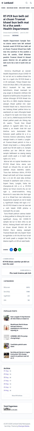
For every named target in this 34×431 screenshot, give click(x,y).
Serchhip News (24, 8)
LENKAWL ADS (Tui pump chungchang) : (19, 337)
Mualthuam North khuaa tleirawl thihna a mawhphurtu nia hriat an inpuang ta (19, 327)
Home (3, 8)
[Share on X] (15, 249)
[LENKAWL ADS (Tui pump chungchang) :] (6, 340)
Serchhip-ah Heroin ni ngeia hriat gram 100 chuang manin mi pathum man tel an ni (20, 355)
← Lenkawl (7, 2)
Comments (6, 35)
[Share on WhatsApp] (19, 249)
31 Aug (7, 371)
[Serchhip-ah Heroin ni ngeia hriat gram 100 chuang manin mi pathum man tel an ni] (6, 358)
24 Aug (7, 390)
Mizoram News (12, 8)
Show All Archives (17, 395)
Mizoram (15, 35)
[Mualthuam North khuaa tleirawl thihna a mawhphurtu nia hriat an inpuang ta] (6, 330)
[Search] (26, 3)
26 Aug (7, 384)
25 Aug (7, 387)
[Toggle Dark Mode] (31, 3)
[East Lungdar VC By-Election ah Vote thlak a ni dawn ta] (6, 320)
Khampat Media (23, 426)
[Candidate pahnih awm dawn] (6, 348)
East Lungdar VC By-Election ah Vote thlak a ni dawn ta (20, 318)
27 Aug (7, 381)
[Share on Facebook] (11, 249)
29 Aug (7, 374)
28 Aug (7, 377)
